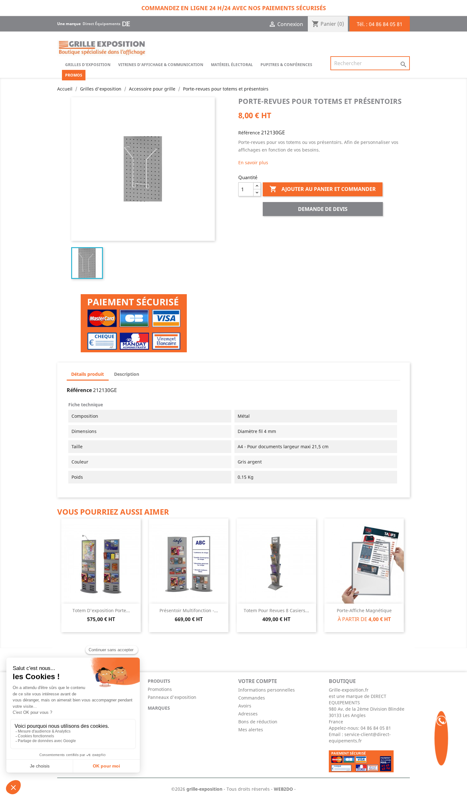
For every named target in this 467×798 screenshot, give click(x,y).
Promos (73, 75)
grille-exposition (204, 789)
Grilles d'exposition (88, 64)
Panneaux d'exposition (172, 697)
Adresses (248, 714)
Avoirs (244, 706)
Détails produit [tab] (87, 374)
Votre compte (257, 681)
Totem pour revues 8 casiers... (276, 610)
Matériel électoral (232, 64)
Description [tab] (126, 374)
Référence (249, 133)
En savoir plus (253, 162)
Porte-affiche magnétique (364, 610)
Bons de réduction (257, 722)
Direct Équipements (101, 23)
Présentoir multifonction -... (188, 610)
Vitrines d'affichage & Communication (160, 64)
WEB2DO (283, 789)
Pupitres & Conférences (286, 64)
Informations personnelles (266, 690)
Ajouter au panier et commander (322, 189)
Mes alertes (250, 730)
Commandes (251, 698)
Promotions (160, 689)
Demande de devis (323, 209)
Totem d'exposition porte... (101, 610)
